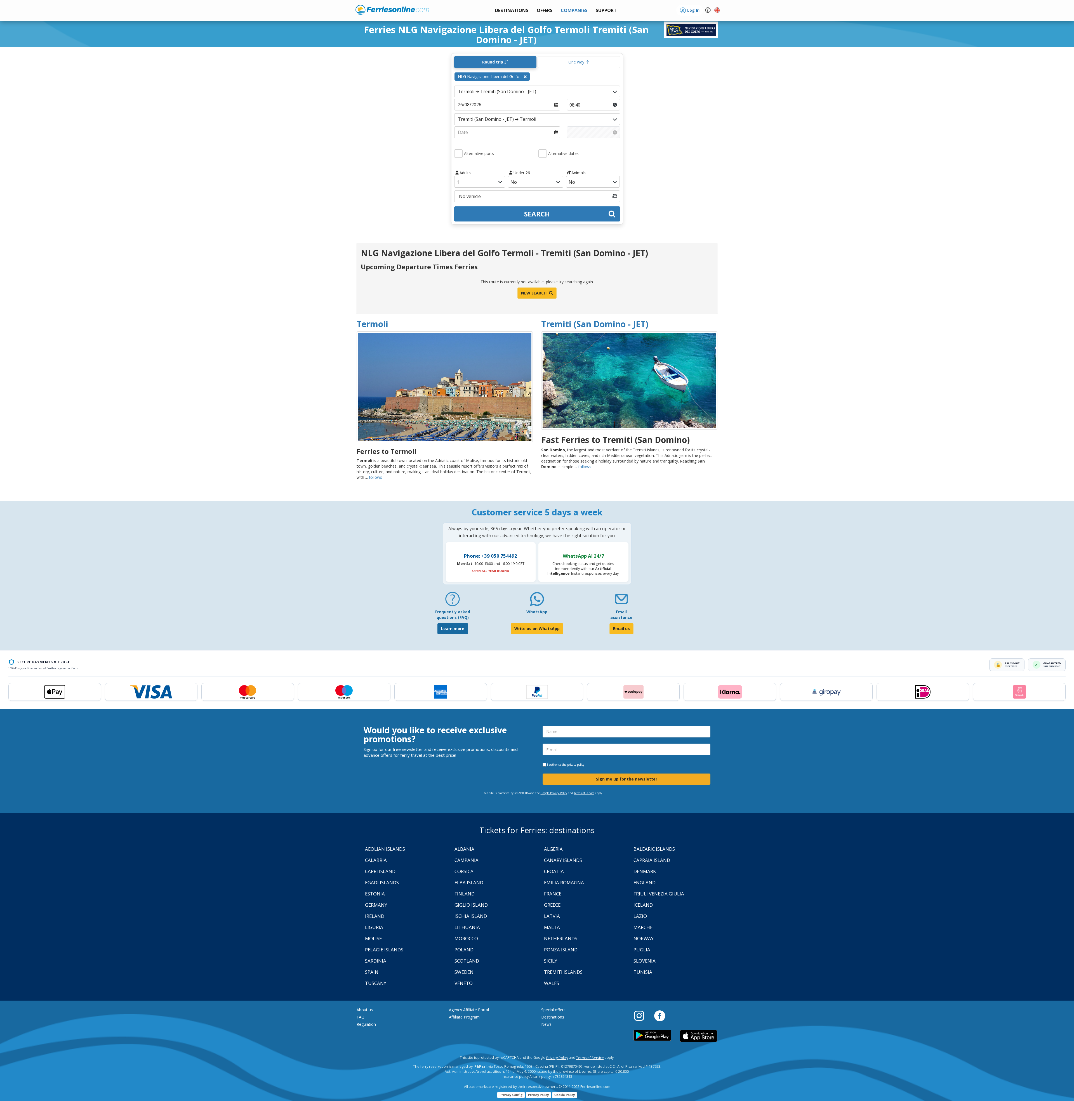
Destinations (552, 1017)
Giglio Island (471, 905)
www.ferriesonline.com (392, 9)
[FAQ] (452, 601)
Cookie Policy (564, 1095)
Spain (371, 972)
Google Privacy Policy (554, 793)
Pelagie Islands (384, 949)
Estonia (375, 893)
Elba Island (468, 882)
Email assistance (621, 614)
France (552, 893)
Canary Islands (563, 860)
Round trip (493, 62)
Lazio (640, 916)
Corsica (464, 871)
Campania (466, 860)
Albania (464, 849)
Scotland (466, 961)
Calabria (376, 860)
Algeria (553, 849)
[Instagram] (641, 1015)
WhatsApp (536, 611)
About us (365, 1009)
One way (576, 62)
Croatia (554, 871)
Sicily (550, 961)
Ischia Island (470, 916)
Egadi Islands (382, 882)
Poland (464, 949)
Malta (552, 927)
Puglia (641, 949)
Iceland (643, 905)
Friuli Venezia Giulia (658, 893)
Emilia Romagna (564, 882)
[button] (606, 10)
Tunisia (642, 972)
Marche (643, 927)
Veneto (463, 983)
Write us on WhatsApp (537, 628)
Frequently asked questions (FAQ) (452, 614)
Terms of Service (584, 793)
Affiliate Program (464, 1017)
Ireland (374, 916)
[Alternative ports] (458, 153)
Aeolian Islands (385, 849)
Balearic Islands (654, 849)
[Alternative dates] (542, 153)
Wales (551, 983)
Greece (552, 905)
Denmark (644, 871)
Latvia (552, 916)
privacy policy (575, 765)
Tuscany (375, 983)
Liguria (374, 927)
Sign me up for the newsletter (626, 779)
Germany (376, 905)
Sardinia (375, 961)
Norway (643, 938)
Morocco (466, 938)
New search (534, 293)
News (546, 1024)
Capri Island (380, 871)
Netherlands (560, 938)
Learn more (452, 628)
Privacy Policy (557, 1057)
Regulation (366, 1024)
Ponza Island (561, 949)
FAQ (360, 1017)
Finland (464, 893)
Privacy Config (511, 1095)
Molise (373, 938)
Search (537, 213)
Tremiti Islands (563, 972)
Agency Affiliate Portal (469, 1009)
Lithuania (467, 927)
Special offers (553, 1009)
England (644, 882)
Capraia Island (651, 860)
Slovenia (644, 961)
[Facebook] (659, 1015)
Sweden (464, 972)
